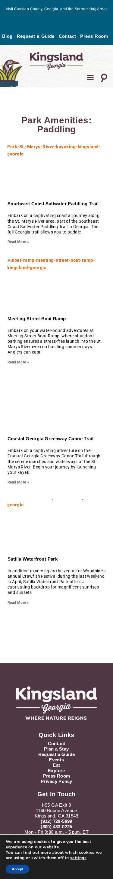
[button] (90, 77)
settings (78, 858)
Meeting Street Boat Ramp (37, 318)
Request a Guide (36, 36)
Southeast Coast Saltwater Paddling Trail (53, 203)
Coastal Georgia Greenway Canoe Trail (50, 438)
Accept (17, 869)
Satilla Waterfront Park (33, 558)
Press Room (94, 36)
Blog (7, 36)
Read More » (18, 242)
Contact (67, 36)
